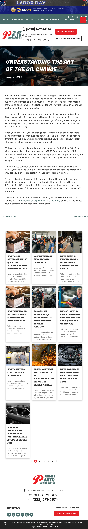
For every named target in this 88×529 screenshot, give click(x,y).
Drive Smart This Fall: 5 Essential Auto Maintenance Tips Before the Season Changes (44, 377)
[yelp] (82, 17)
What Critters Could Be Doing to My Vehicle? (17, 372)
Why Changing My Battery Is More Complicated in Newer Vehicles (17, 316)
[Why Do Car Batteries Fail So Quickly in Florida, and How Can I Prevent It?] (18, 242)
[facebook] (68, 17)
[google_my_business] (73, 17)
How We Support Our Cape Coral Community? (43, 259)
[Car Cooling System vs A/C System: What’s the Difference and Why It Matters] (44, 297)
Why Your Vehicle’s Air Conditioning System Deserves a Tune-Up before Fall (17, 435)
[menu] (83, 20)
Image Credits (35, 527)
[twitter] (77, 17)
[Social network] (18, 515)
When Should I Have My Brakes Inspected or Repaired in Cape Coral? (69, 262)
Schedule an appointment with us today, (40, 200)
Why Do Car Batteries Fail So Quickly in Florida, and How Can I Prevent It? (17, 262)
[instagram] (86, 21)
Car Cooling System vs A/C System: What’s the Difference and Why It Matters (43, 319)
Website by (47, 527)
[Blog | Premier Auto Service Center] (44, 355)
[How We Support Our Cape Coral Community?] (44, 242)
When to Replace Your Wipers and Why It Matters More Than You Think (69, 375)
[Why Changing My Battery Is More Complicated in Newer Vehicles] (18, 297)
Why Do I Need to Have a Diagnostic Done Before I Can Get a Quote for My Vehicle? (70, 317)
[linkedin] (86, 17)
